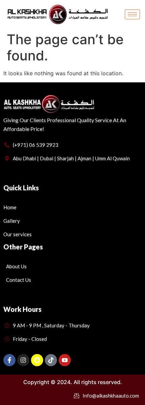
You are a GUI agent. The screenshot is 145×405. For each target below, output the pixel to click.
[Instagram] (23, 360)
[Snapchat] (37, 360)
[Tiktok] (51, 360)
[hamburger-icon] (132, 14)
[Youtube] (65, 360)
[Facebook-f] (9, 360)
